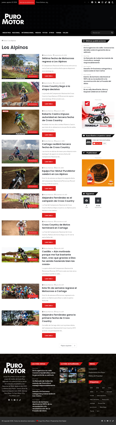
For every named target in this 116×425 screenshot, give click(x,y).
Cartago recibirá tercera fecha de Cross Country (56, 145)
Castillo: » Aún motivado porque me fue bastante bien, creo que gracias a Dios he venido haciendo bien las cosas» (59, 258)
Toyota (92, 411)
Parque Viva (101, 403)
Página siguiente (66, 345)
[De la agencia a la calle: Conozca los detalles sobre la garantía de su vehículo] (64, 370)
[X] (11, 400)
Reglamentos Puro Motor (97, 372)
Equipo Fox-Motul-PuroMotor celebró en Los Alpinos (58, 172)
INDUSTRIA (6, 33)
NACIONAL (16, 33)
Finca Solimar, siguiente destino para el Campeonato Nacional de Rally (59, 2)
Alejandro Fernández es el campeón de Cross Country (58, 199)
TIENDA (58, 33)
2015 (91, 388)
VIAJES (65, 33)
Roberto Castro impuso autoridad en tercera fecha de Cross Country (58, 117)
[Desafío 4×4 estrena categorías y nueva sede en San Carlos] (81, 370)
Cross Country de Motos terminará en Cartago (56, 226)
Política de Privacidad (95, 376)
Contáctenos (93, 369)
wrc (98, 411)
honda (92, 395)
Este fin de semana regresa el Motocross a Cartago (59, 289)
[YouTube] (14, 400)
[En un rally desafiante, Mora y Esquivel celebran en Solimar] (81, 375)
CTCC (109, 388)
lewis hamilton (101, 395)
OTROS (51, 33)
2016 (97, 388)
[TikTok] (20, 400)
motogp (92, 403)
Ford (102, 391)
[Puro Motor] (13, 19)
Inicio (5, 40)
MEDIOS (38, 33)
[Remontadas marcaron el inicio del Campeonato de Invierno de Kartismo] (72, 380)
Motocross (105, 399)
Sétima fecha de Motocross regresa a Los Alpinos (58, 60)
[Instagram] (17, 400)
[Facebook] (9, 400)
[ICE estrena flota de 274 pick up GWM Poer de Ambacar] (72, 375)
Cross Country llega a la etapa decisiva (56, 88)
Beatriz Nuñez (48, 55)
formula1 (109, 391)
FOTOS (44, 33)
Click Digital (62, 421)
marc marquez (94, 399)
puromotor (93, 407)
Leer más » (49, 76)
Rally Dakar (103, 407)
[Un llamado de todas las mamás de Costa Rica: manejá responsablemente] (72, 370)
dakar (91, 391)
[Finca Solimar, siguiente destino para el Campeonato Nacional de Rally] (81, 380)
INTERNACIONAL (28, 33)
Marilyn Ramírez (48, 111)
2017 (103, 388)
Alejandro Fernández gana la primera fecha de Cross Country (59, 318)
